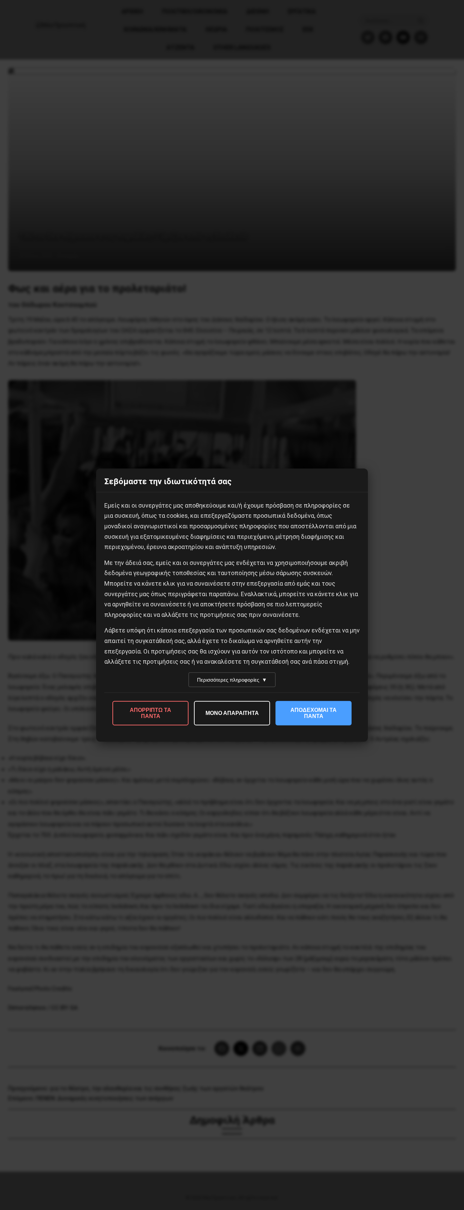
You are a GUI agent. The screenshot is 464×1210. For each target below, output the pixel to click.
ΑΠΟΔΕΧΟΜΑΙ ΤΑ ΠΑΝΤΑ (313, 713)
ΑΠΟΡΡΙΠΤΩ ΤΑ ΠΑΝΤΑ (150, 713)
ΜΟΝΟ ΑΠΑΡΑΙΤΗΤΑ (232, 713)
